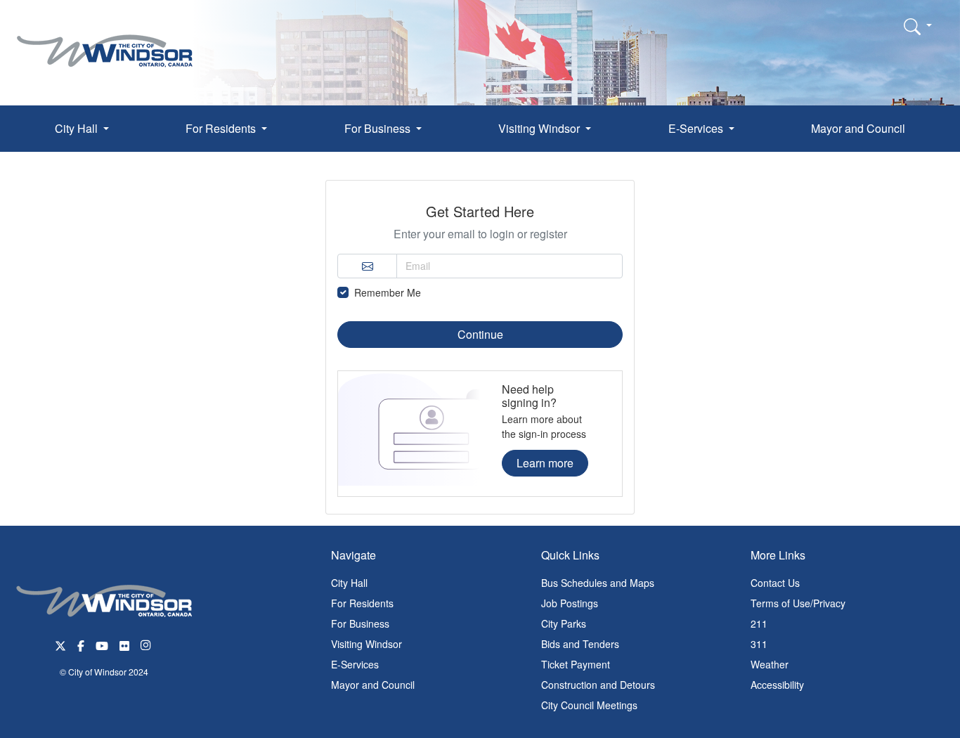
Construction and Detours (598, 685)
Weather (770, 664)
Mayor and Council (858, 128)
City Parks (563, 623)
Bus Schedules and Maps (597, 583)
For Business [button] (378, 128)
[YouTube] (102, 644)
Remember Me (387, 292)
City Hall (349, 583)
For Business (360, 623)
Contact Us (775, 583)
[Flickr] (124, 644)
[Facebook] (80, 644)
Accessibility (777, 685)
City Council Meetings (589, 705)
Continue (480, 334)
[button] (918, 26)
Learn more (545, 463)
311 (759, 644)
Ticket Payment (575, 664)
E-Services (355, 664)
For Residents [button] (222, 128)
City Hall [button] (77, 128)
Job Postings (569, 603)
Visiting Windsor (366, 644)
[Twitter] (60, 644)
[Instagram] (147, 644)
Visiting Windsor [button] (540, 128)
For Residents (362, 603)
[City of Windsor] (105, 40)
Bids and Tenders (580, 644)
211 (759, 623)
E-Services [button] (697, 128)
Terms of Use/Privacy (798, 603)
